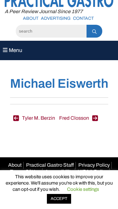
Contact (83, 18)
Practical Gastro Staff (50, 165)
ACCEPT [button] (59, 198)
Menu (15, 50)
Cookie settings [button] (83, 189)
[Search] (94, 31)
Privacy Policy (94, 165)
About (30, 18)
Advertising (55, 18)
